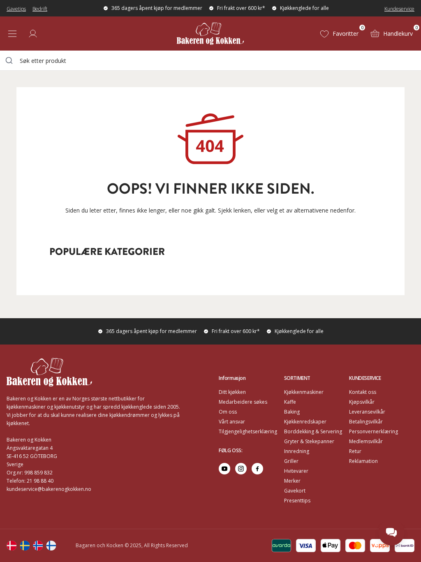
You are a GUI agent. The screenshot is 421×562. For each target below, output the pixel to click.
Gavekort (294, 490)
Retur (355, 451)
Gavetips (16, 8)
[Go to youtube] (224, 468)
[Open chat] (391, 532)
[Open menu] (12, 34)
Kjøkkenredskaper (305, 421)
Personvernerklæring (373, 431)
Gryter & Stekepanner (309, 441)
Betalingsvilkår (366, 421)
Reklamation (363, 461)
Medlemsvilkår (366, 441)
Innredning (296, 451)
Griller (291, 461)
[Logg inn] (33, 33)
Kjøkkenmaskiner (304, 392)
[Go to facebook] (257, 468)
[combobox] (210, 60)
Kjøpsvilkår (362, 401)
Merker (292, 480)
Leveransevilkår (367, 411)
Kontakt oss (362, 392)
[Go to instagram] (241, 468)
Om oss (228, 411)
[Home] (210, 33)
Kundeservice (399, 8)
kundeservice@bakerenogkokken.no (49, 489)
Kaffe (290, 401)
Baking (292, 411)
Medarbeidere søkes (243, 401)
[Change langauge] (11, 545)
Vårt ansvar (232, 421)
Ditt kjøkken (232, 392)
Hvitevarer (296, 470)
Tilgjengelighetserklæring (248, 431)
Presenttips (297, 500)
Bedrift (39, 8)
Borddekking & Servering (313, 431)
